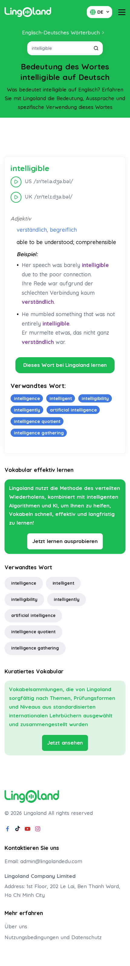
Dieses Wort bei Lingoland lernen (65, 365)
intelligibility (24, 599)
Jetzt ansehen (65, 742)
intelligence (23, 583)
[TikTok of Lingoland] (17, 829)
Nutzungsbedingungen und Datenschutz (53, 937)
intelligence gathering (35, 648)
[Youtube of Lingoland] (27, 829)
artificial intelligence (33, 615)
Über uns (16, 926)
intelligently (66, 599)
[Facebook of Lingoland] (8, 829)
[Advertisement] (65, 137)
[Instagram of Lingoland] (38, 829)
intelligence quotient (33, 631)
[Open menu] (121, 12)
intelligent (63, 583)
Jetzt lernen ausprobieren (65, 541)
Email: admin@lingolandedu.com (43, 861)
